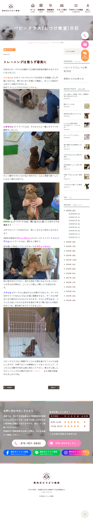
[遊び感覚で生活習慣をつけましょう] (87, 146)
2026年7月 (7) (74, 217)
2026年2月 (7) (74, 234)
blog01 (10, 50)
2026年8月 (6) (74, 214)
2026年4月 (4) (74, 227)
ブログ (36, 42)
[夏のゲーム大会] (87, 106)
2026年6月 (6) (74, 220)
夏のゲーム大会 (69, 104)
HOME (30, 42)
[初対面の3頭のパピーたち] (87, 115)
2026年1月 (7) (74, 237)
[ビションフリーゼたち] (87, 137)
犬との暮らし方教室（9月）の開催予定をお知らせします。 (76, 95)
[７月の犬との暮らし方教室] (87, 186)
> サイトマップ (46, 492)
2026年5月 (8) (74, 224)
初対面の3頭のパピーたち (72, 114)
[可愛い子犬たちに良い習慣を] (87, 176)
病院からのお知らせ (74, 79)
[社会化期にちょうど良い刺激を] (87, 166)
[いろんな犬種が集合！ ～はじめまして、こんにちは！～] (87, 125)
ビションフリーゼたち (72, 135)
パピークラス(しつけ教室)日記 (48, 42)
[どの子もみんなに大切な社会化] (87, 156)
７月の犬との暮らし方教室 (73, 185)
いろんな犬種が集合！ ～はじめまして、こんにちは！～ (73, 125)
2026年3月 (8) (74, 231)
